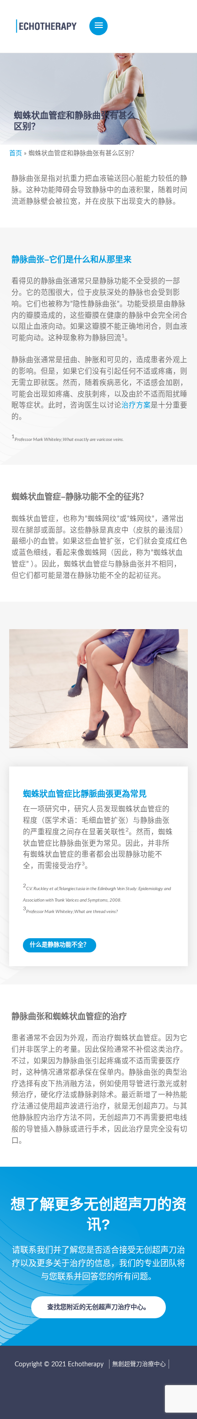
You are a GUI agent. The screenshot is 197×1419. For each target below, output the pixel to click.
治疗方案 (136, 405)
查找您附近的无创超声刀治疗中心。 (98, 1307)
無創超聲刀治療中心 (139, 1364)
